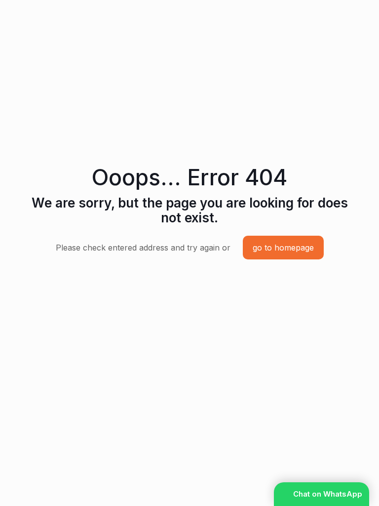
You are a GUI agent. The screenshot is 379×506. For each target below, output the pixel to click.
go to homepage (283, 248)
